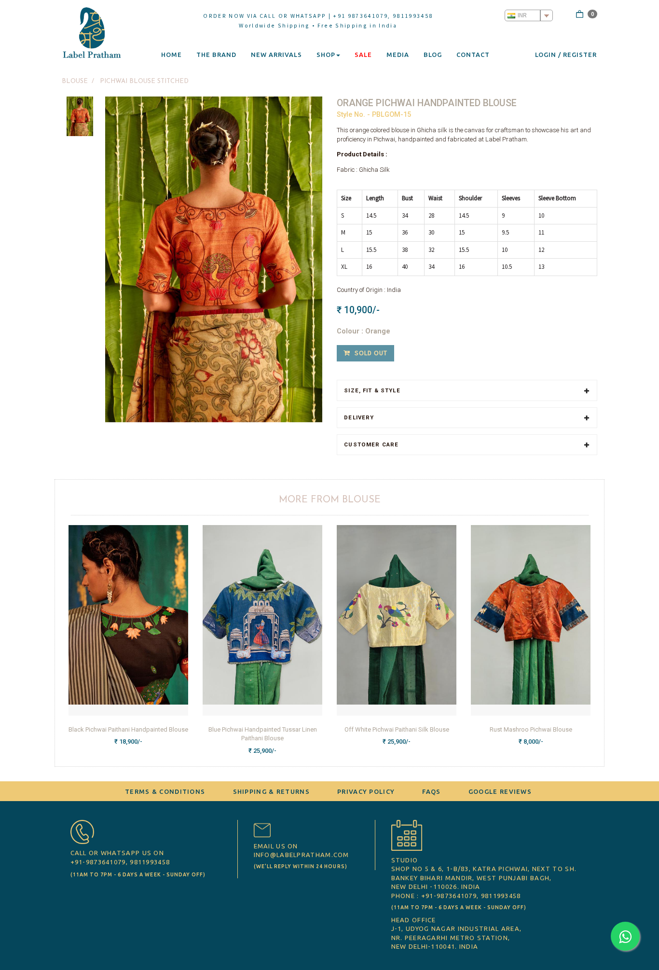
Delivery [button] (359, 418)
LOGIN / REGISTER (566, 54)
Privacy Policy (366, 791)
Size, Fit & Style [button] (372, 391)
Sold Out (370, 352)
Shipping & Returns (271, 791)
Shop (325, 54)
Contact (473, 54)
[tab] (467, 390)
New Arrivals (276, 54)
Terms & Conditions (165, 791)
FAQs (431, 791)
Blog (433, 54)
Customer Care (371, 445)
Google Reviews (500, 791)
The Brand (216, 54)
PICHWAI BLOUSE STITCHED (144, 81)
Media (397, 54)
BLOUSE (75, 81)
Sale (363, 54)
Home (171, 54)
